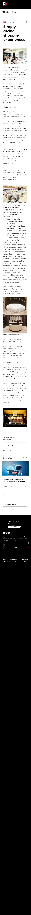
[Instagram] (6, 533)
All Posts (5, 12)
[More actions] (26, 22)
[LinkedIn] (9, 533)
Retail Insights (7, 439)
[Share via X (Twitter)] (8, 445)
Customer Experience (9, 437)
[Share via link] (17, 445)
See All (25, 457)
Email (15, 540)
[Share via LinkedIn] (12, 445)
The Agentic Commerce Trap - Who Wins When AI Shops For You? (14, 480)
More (14, 12)
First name (5, 540)
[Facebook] (4, 533)
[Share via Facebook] (4, 445)
